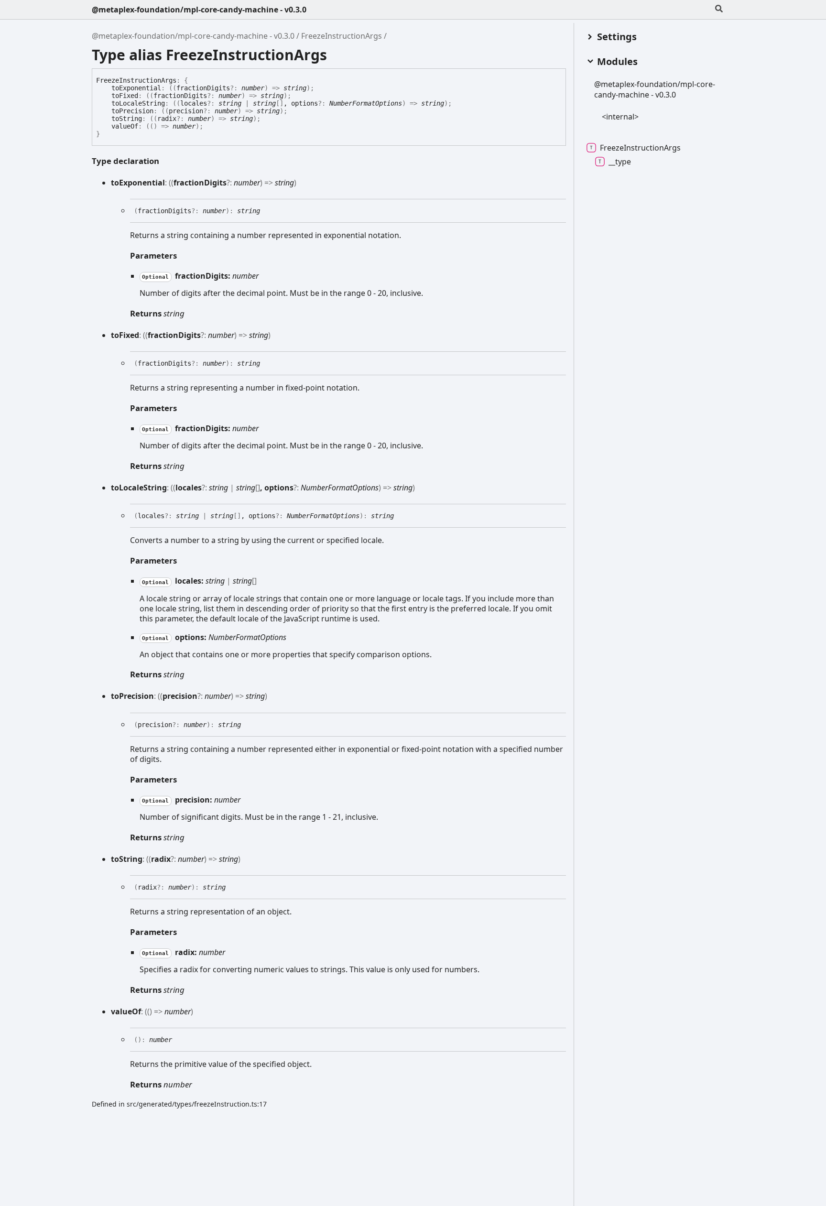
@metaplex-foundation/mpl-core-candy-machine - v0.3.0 (199, 9)
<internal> (620, 116)
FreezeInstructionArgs (341, 36)
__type (620, 161)
